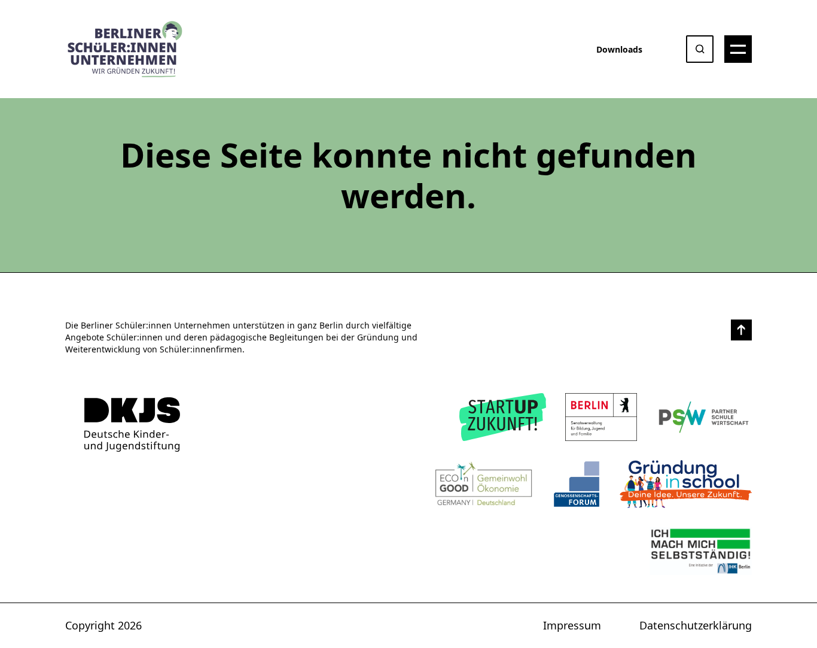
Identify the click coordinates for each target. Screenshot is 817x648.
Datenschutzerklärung (695, 625)
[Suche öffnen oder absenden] (700, 49)
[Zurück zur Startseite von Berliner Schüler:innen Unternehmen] (132, 424)
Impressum (572, 625)
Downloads (619, 49)
